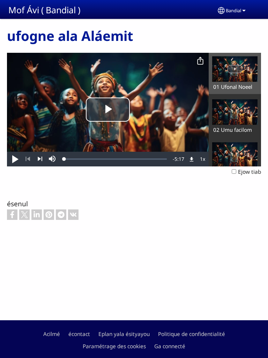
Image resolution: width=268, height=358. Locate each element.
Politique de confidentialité (191, 334)
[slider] (115, 159)
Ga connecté (169, 346)
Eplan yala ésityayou (124, 334)
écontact (79, 334)
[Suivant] (40, 159)
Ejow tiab (249, 172)
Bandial (233, 10)
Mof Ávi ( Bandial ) (44, 10)
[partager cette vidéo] (200, 61)
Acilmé (51, 334)
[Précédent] (28, 159)
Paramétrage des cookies (114, 346)
